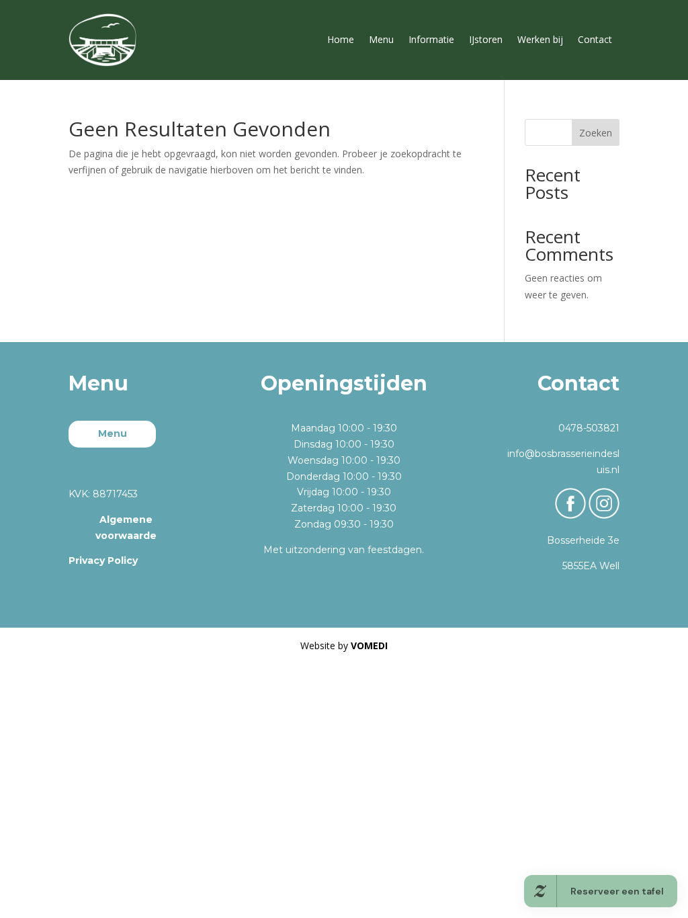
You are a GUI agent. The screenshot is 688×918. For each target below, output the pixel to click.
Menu (381, 39)
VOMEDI (369, 645)
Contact (595, 39)
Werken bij (540, 39)
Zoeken (595, 132)
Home (340, 39)
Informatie (431, 39)
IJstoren (486, 39)
